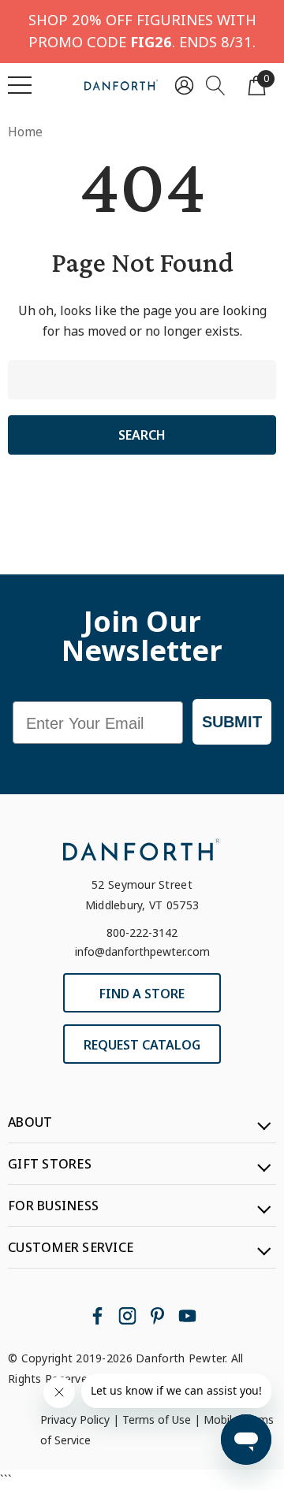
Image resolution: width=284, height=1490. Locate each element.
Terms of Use (156, 1419)
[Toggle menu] (20, 85)
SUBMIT (232, 721)
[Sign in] (184, 84)
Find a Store (142, 993)
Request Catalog (142, 1044)
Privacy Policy (75, 1419)
